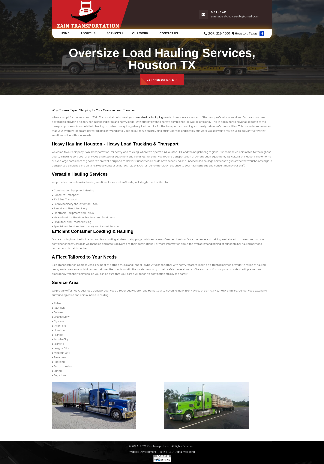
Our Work (140, 33)
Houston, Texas (245, 33)
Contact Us (169, 33)
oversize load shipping (149, 117)
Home (65, 33)
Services (114, 33)
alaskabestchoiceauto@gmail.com (235, 16)
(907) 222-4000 (218, 33)
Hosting (162, 452)
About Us (88, 33)
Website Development (142, 452)
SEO (171, 452)
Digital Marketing (185, 452)
